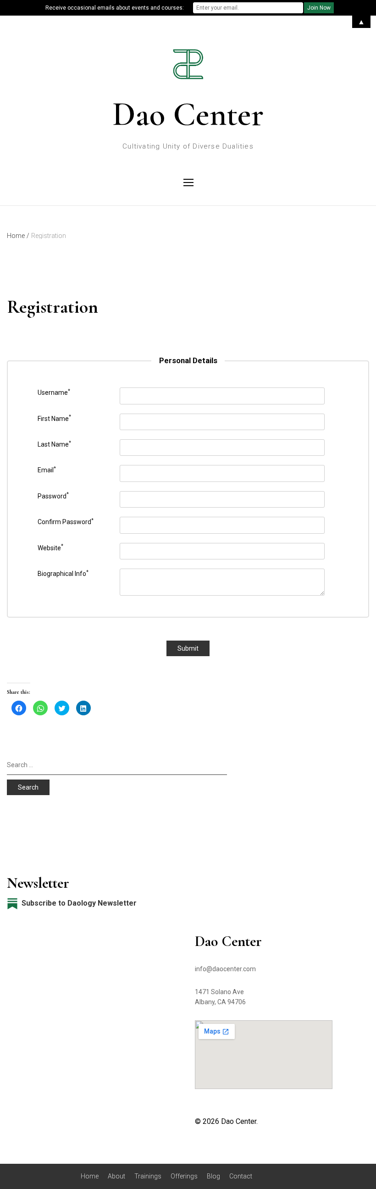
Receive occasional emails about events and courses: (114, 8)
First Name (54, 418)
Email (47, 469)
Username (54, 392)
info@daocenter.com (225, 969)
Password (53, 495)
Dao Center (188, 114)
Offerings (184, 1176)
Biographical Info (63, 573)
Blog (213, 1176)
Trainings (147, 1176)
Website (50, 547)
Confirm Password (66, 521)
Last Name (54, 444)
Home (90, 1176)
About (116, 1176)
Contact (240, 1176)
